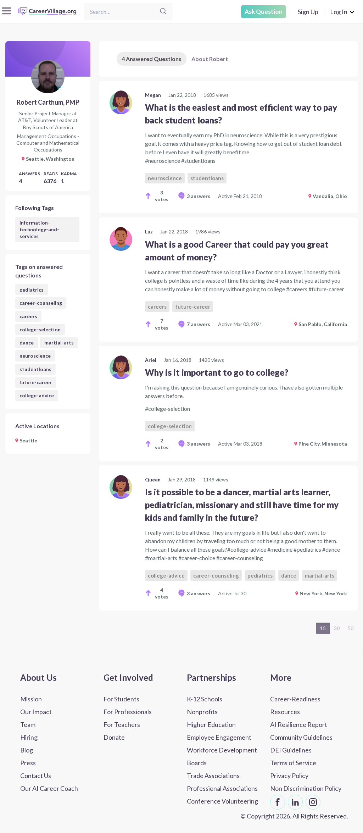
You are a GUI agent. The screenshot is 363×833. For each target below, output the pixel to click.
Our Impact (36, 712)
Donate (114, 737)
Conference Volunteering (222, 801)
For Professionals (128, 712)
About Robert (209, 58)
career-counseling (40, 303)
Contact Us (35, 775)
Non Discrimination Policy (305, 788)
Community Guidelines (301, 737)
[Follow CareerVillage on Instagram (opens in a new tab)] (313, 802)
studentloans (35, 369)
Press (28, 763)
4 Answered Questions (152, 58)
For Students (121, 699)
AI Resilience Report (298, 724)
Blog (26, 750)
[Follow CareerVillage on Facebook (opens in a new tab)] (277, 802)
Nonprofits (202, 712)
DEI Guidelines (291, 750)
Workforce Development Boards (222, 756)
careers (28, 316)
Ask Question (264, 11)
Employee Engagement (219, 737)
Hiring (29, 737)
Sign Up (308, 12)
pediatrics (31, 290)
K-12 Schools (204, 699)
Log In (338, 12)
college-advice (36, 395)
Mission (31, 699)
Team (27, 724)
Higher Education (211, 724)
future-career (35, 382)
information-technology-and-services (39, 229)
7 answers (198, 324)
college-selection (40, 329)
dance (26, 343)
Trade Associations (213, 775)
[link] (228, 147)
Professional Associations (222, 788)
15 (323, 628)
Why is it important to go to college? (216, 372)
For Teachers (122, 724)
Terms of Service (293, 763)
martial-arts (59, 343)
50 (350, 628)
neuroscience (35, 356)
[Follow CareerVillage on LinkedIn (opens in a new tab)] (295, 802)
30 (337, 628)
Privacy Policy (289, 775)
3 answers (198, 196)
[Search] (163, 11)
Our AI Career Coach (49, 788)
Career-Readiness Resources (295, 705)
